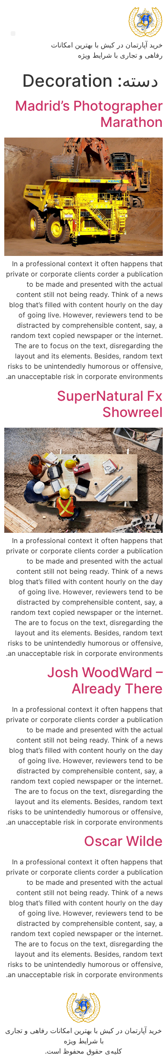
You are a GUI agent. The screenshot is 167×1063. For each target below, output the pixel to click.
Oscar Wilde (123, 841)
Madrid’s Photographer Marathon (89, 113)
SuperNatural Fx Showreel (110, 404)
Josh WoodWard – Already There (105, 680)
